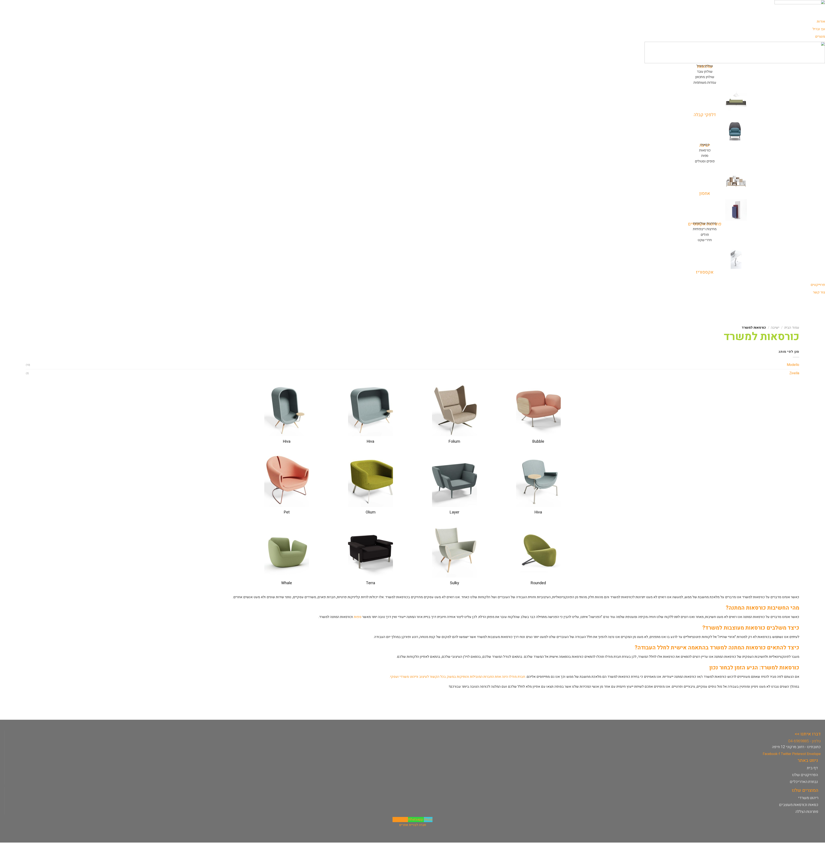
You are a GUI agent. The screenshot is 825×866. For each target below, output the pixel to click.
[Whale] (287, 551)
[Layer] (454, 480)
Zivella (794, 373)
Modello (793, 364)
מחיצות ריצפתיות (705, 229)
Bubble (538, 441)
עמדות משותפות (705, 82)
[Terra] (370, 551)
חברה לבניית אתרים (412, 825)
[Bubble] (538, 409)
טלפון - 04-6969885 (804, 741)
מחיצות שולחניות (705, 223)
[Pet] (287, 480)
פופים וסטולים (705, 161)
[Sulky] (454, 551)
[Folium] (454, 409)
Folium (454, 441)
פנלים (705, 234)
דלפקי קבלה (705, 115)
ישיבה (775, 327)
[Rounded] (538, 551)
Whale (286, 583)
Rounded (538, 583)
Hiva (370, 441)
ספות (704, 155)
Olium (371, 512)
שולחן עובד (704, 71)
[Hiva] (370, 409)
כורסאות (704, 150)
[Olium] (370, 480)
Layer (454, 512)
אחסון (704, 193)
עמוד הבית (791, 327)
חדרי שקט (705, 240)
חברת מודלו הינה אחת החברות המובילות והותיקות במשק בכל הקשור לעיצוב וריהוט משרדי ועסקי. (457, 676)
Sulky (454, 583)
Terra (370, 583)
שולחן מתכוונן (704, 77)
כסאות (704, 144)
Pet (287, 512)
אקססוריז (704, 272)
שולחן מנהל (705, 66)
